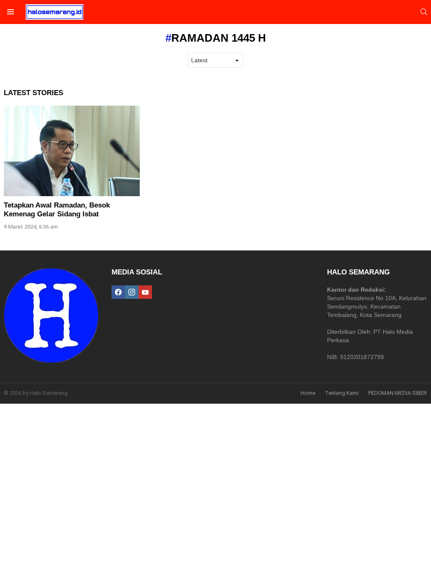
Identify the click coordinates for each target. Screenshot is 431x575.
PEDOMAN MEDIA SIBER (397, 393)
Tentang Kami (342, 393)
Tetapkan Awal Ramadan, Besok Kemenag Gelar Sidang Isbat (57, 209)
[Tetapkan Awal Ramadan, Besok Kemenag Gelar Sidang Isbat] (72, 151)
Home (308, 393)
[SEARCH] (423, 12)
